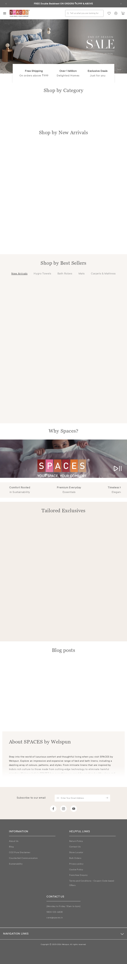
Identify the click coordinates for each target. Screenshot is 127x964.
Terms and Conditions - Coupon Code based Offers (91, 883)
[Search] (68, 13)
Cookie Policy (76, 870)
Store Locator (76, 852)
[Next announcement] (121, 3)
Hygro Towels (42, 273)
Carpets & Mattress (103, 273)
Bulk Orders (75, 858)
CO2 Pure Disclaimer (19, 852)
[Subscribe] (106, 797)
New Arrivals (19, 273)
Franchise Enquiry (78, 875)
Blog (11, 847)
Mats (82, 273)
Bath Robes (64, 273)
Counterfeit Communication (23, 858)
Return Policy (76, 841)
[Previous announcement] (6, 3)
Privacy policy (76, 864)
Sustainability (15, 864)
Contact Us (75, 847)
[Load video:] (63, 459)
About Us (13, 841)
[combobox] (84, 13)
